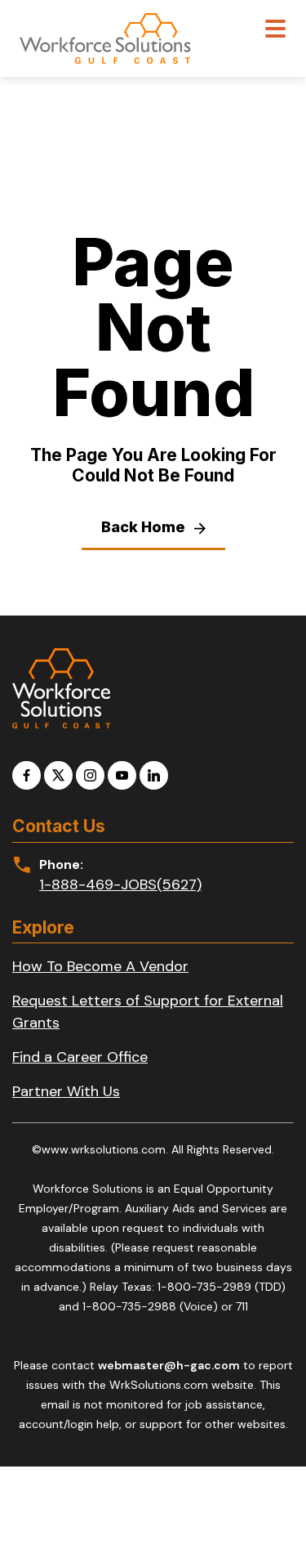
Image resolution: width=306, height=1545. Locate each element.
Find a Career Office (80, 1057)
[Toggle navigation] (275, 30)
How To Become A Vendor (100, 966)
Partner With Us (66, 1091)
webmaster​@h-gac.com (169, 1365)
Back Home (144, 526)
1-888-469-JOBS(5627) (120, 884)
